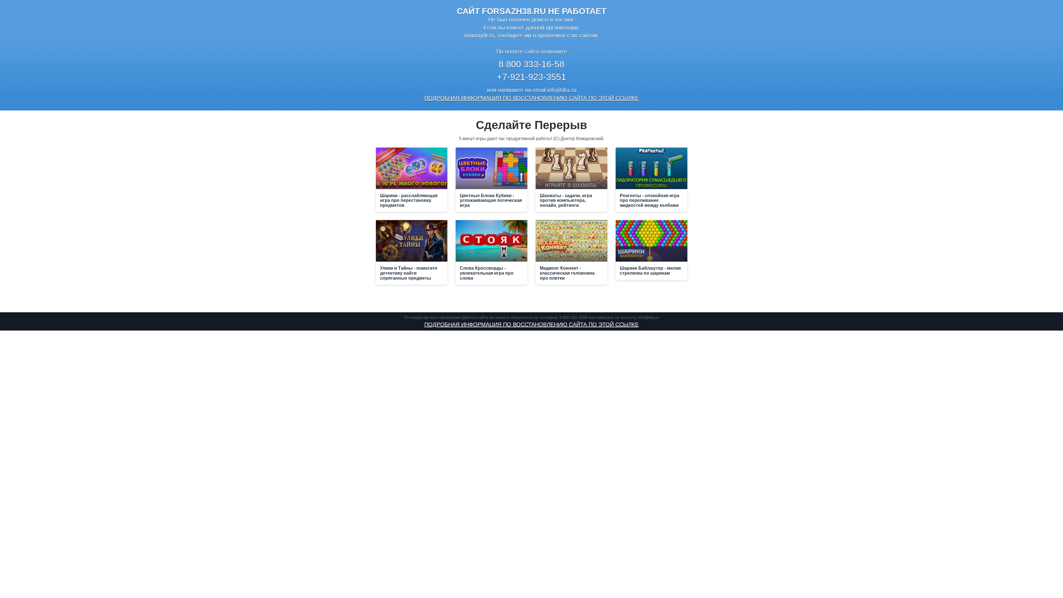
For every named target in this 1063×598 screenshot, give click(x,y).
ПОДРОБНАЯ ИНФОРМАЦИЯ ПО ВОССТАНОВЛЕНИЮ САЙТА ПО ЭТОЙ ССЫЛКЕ (531, 98)
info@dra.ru (561, 90)
